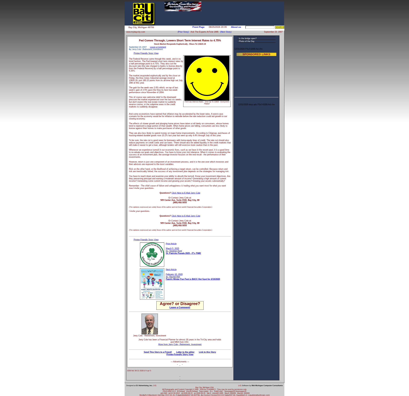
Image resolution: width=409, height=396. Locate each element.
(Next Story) (225, 32)
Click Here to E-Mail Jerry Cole (186, 193)
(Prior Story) (184, 32)
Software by (262, 385)
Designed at (139, 385)
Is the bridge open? (248, 38)
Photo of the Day (247, 41)
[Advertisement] (201, 318)
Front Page (198, 27)
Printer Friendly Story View (146, 53)
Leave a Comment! (180, 307)
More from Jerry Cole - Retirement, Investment (179, 344)
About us (236, 27)
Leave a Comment (158, 47)
